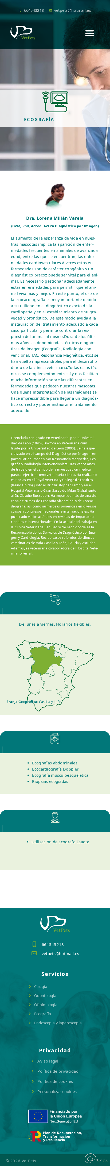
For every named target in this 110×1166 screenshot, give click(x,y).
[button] (89, 33)
